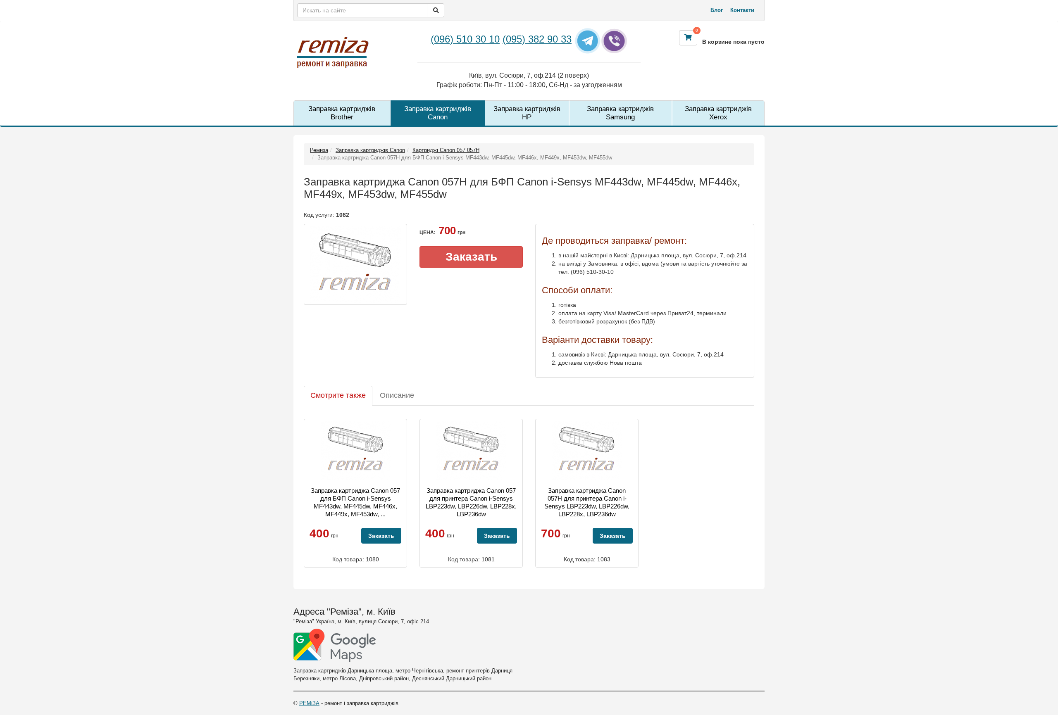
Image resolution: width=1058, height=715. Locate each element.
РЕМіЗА (309, 703)
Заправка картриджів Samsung (620, 113)
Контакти (742, 10)
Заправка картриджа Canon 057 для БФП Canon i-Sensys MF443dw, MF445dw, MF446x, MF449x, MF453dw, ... (355, 502)
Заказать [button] (471, 256)
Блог (716, 10)
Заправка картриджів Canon (437, 113)
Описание (397, 395)
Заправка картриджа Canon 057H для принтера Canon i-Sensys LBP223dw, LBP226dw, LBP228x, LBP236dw (586, 502)
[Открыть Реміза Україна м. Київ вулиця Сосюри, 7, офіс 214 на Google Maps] (334, 645)
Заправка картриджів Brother (341, 113)
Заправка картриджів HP (526, 113)
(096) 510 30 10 (465, 39)
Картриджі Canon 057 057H (445, 150)
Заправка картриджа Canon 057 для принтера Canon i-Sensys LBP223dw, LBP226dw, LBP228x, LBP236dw (471, 502)
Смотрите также (338, 395)
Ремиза (319, 150)
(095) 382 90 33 (537, 39)
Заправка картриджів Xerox (718, 113)
